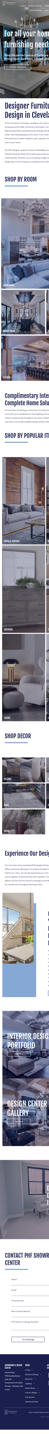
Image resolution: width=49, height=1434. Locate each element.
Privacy (43, 1417)
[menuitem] (23, 6)
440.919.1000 (10, 1372)
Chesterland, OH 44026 (14, 1383)
